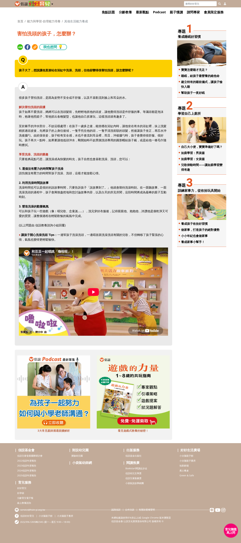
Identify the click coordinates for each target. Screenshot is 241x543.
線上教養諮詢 (24, 502)
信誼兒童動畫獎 (133, 478)
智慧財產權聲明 (147, 509)
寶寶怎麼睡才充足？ (194, 70)
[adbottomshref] (53, 392)
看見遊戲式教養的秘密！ (133, 430)
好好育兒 (21, 488)
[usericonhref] (223, 4)
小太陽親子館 (186, 455)
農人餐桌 (184, 470)
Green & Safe (187, 475)
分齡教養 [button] (125, 12)
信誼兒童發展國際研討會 (29, 455)
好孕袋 (20, 493)
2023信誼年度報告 (26, 465)
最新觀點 (142, 12)
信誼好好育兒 (27, 515)
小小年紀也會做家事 (194, 236)
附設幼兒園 (80, 450)
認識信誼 (115, 509)
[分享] (20, 47)
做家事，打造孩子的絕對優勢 (200, 230)
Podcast (159, 12)
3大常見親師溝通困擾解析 (54, 430)
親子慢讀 (176, 12)
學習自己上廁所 (189, 113)
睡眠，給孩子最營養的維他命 (200, 76)
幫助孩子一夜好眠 (193, 93)
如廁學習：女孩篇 (193, 159)
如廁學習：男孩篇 (193, 153)
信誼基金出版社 (133, 455)
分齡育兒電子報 (25, 497)
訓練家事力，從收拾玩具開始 (199, 190)
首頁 (20, 21)
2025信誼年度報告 (26, 475)
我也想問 (53, 47)
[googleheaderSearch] (219, 4)
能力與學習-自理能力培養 (43, 21)
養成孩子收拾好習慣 (194, 224)
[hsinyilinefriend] (212, 510)
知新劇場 (184, 465)
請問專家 (193, 12)
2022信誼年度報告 (26, 460)
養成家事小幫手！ (193, 242)
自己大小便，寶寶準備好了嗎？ (201, 147)
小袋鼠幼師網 (82, 462)
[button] (52, 3)
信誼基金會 (26, 450)
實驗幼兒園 (77, 455)
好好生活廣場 (190, 450)
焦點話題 (108, 12)
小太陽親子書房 (188, 460)
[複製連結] (35, 47)
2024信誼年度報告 (26, 470)
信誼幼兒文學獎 (133, 473)
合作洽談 (129, 509)
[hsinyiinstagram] (223, 510)
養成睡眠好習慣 (189, 36)
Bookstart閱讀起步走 (136, 468)
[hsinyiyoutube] (218, 510)
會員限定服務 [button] (214, 12)
